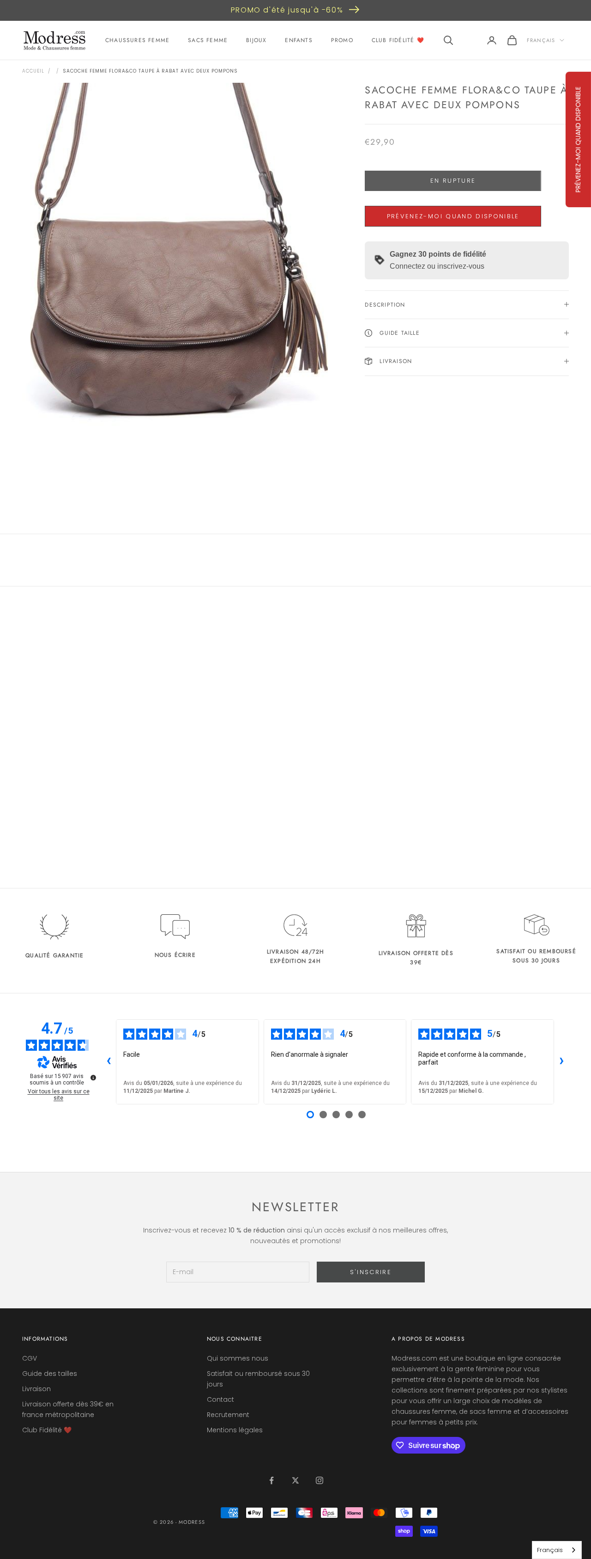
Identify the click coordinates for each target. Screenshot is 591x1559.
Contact (220, 1399)
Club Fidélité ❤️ (398, 40)
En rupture (453, 180)
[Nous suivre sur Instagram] (319, 1480)
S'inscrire (371, 1272)
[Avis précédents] (108, 1061)
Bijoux (256, 40)
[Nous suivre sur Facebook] (271, 1480)
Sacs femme (208, 40)
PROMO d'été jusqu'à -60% (287, 10)
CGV (29, 1358)
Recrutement (228, 1414)
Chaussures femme (137, 40)
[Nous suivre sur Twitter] (295, 1480)
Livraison (36, 1388)
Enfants (298, 40)
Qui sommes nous (237, 1358)
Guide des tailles (49, 1373)
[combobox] (557, 1550)
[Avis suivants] (561, 1061)
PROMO (342, 40)
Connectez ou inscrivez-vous (437, 266)
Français (541, 40)
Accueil (33, 71)
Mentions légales (235, 1430)
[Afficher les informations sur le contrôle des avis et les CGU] (93, 1077)
